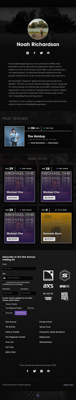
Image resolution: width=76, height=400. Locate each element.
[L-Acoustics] (48, 275)
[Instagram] (27, 53)
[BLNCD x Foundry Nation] (48, 296)
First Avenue (11, 322)
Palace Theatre (11, 304)
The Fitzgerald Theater (13, 308)
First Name (6, 289)
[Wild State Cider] (65, 296)
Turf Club (30, 308)
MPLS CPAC (11, 352)
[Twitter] (41, 53)
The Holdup (36, 136)
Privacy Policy (69, 385)
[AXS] (48, 286)
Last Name (24, 289)
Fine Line (8, 313)
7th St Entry (10, 327)
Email (4, 264)
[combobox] (5, 278)
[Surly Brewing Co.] (65, 275)
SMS (3, 274)
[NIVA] (65, 286)
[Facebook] (34, 53)
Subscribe (21, 313)
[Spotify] (48, 53)
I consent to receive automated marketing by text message (15, 283)
